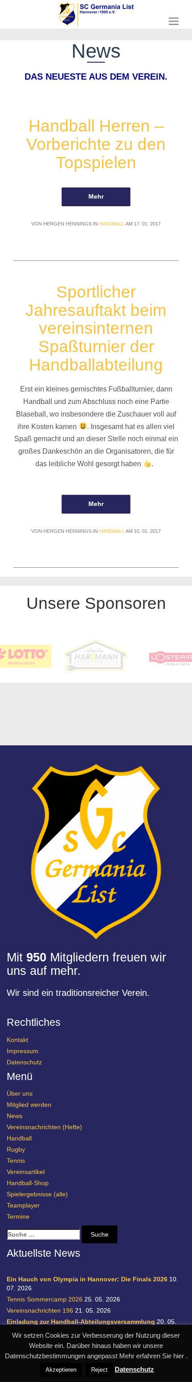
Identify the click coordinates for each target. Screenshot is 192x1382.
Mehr (95, 196)
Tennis (16, 1160)
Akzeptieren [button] (61, 1369)
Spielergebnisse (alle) (37, 1194)
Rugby (16, 1149)
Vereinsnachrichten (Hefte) (44, 1127)
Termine (18, 1216)
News (14, 1115)
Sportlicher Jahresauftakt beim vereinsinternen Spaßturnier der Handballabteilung (96, 328)
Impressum (22, 1051)
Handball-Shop (28, 1182)
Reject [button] (99, 1369)
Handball (112, 223)
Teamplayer (23, 1205)
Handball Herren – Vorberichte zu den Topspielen (96, 144)
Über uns (20, 1093)
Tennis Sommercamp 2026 (45, 1299)
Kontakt (17, 1039)
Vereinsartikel (26, 1171)
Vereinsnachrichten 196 (40, 1310)
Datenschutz (24, 1062)
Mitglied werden (29, 1104)
